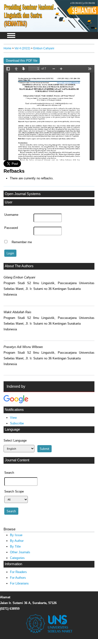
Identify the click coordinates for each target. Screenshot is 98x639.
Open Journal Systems (23, 194)
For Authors (18, 577)
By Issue (16, 535)
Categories (17, 558)
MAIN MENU (11, 35)
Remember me (22, 242)
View (13, 417)
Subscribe (17, 423)
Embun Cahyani (43, 48)
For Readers (18, 572)
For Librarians (19, 583)
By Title (15, 546)
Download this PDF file (21, 60)
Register (87, 6)
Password (11, 228)
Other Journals (20, 552)
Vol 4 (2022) (22, 48)
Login (73, 6)
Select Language (15, 440)
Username (11, 214)
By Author (17, 541)
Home (7, 48)
